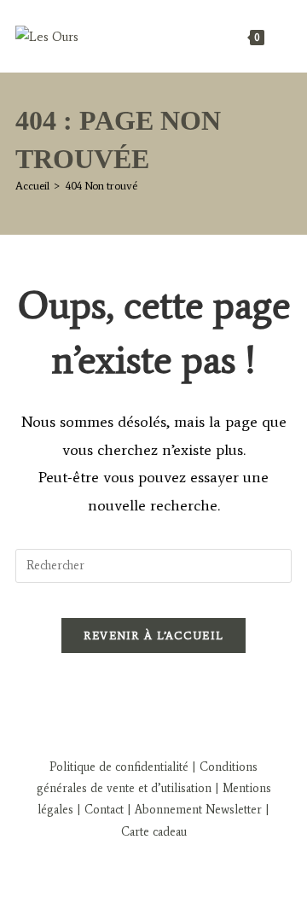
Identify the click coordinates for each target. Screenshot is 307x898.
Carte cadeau (154, 832)
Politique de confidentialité (118, 767)
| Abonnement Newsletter (194, 809)
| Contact (100, 809)
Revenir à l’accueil (154, 635)
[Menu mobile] (280, 36)
